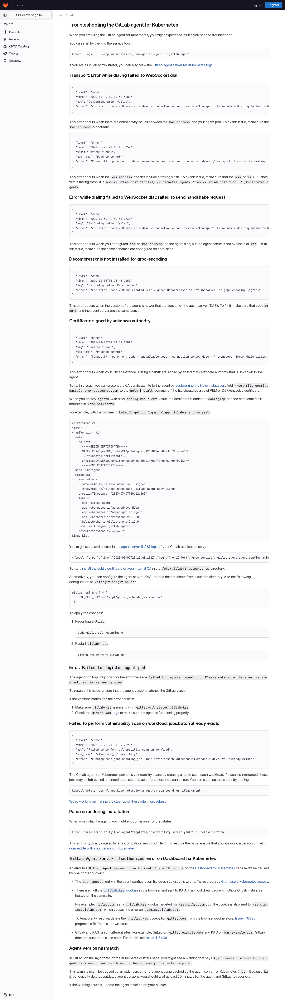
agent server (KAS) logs (139, 547)
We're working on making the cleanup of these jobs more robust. (117, 801)
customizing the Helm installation (200, 385)
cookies (121, 890)
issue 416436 (156, 938)
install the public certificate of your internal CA (116, 568)
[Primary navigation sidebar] (5, 15)
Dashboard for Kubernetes (215, 868)
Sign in (257, 5)
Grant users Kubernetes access (244, 881)
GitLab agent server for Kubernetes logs (183, 65)
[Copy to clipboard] (264, 54)
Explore (18, 5)
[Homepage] (5, 5)
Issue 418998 (245, 918)
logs (116, 713)
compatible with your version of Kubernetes (102, 848)
